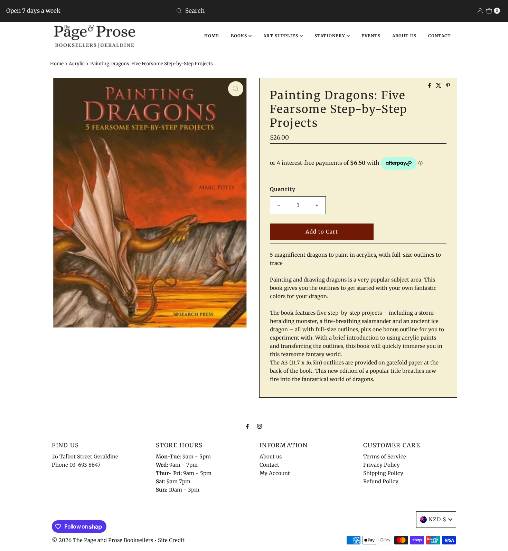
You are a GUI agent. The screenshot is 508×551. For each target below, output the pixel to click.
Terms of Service (384, 456)
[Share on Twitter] (439, 85)
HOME (211, 35)
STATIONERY (330, 35)
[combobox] (254, 11)
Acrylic (77, 64)
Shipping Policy (383, 473)
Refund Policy (380, 481)
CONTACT (439, 35)
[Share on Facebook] (430, 85)
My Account (275, 473)
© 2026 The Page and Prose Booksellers (102, 540)
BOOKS (239, 35)
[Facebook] (247, 426)
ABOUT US (404, 35)
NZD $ (437, 519)
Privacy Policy (381, 465)
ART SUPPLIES (281, 35)
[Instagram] (259, 426)
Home (57, 64)
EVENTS (370, 35)
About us (271, 456)
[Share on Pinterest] (448, 85)
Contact (269, 465)
